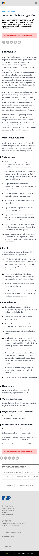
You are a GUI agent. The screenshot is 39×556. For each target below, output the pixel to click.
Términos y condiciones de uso (10, 525)
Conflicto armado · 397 (12, 473)
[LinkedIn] (32, 553)
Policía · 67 (8, 485)
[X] (15, 553)
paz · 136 (7, 477)
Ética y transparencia (8, 536)
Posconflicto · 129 (22, 477)
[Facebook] (11, 553)
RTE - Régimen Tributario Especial (11, 532)
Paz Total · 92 (28, 481)
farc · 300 (29, 473)
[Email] (19, 42)
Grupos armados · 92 (11, 481)
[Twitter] (8, 42)
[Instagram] (19, 553)
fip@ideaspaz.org (7, 514)
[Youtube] (23, 553)
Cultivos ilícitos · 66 (25, 485)
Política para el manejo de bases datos (13, 529)
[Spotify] (28, 553)
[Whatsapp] (15, 42)
